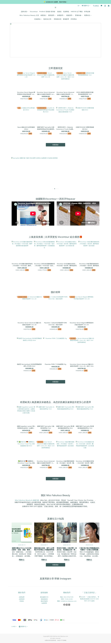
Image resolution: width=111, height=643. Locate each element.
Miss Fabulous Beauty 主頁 (29, 15)
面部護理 (51, 15)
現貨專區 (66, 11)
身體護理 (60, 15)
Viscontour (34, 11)
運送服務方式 (44, 597)
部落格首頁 (57, 19)
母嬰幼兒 (87, 15)
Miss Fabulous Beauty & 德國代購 (27, 500)
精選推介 (44, 15)
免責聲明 (44, 603)
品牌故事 (21, 597)
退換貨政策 (44, 599)
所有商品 (74, 19)
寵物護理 (66, 19)
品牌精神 (21, 599)
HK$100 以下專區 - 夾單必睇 (80, 11)
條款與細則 (44, 601)
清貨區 (59, 11)
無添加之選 (47, 19)
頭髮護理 (69, 15)
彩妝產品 (37, 19)
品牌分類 (24, 11)
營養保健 (78, 15)
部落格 (22, 601)
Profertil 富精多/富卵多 (47, 11)
